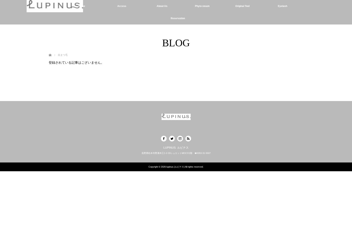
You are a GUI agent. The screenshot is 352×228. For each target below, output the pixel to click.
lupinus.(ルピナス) (175, 167)
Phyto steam (202, 6)
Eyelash (282, 6)
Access (121, 6)
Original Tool (242, 6)
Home (81, 6)
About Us (162, 6)
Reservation (178, 18)
